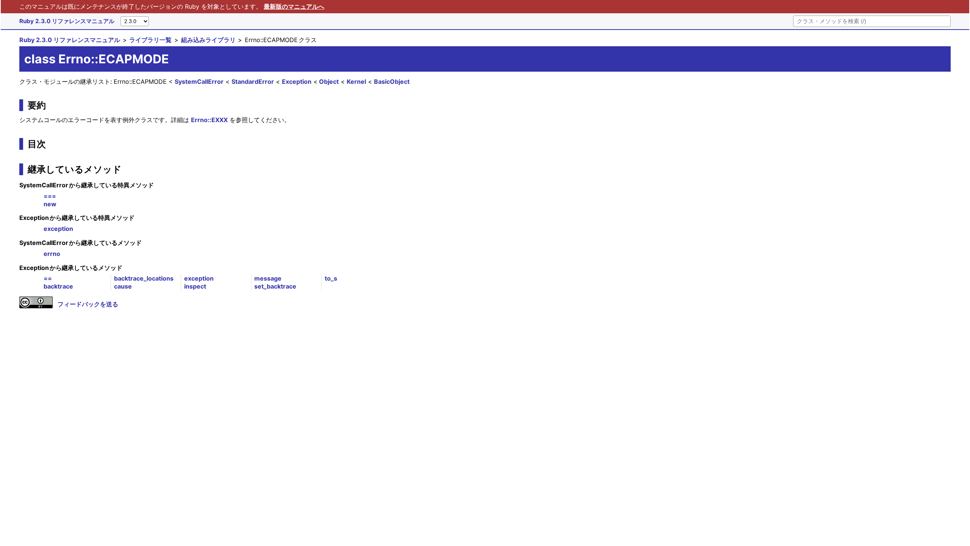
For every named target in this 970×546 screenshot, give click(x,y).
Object (329, 81)
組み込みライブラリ (208, 40)
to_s (331, 278)
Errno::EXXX (209, 120)
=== (50, 196)
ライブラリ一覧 (150, 40)
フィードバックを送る (88, 304)
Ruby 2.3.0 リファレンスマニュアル (66, 21)
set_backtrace (275, 286)
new (50, 204)
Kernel (356, 81)
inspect (195, 286)
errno (52, 253)
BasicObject (392, 81)
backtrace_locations (144, 278)
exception (58, 228)
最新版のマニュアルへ (294, 6)
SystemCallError (199, 81)
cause (123, 286)
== (48, 278)
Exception (296, 81)
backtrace (58, 286)
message (268, 278)
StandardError (253, 81)
